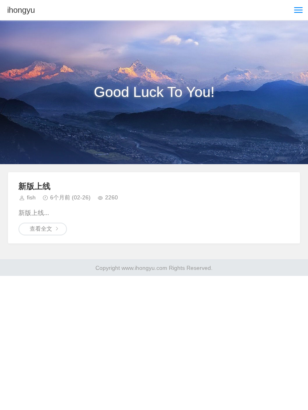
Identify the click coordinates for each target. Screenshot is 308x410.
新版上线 (34, 186)
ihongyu (21, 10)
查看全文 (41, 228)
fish (31, 197)
